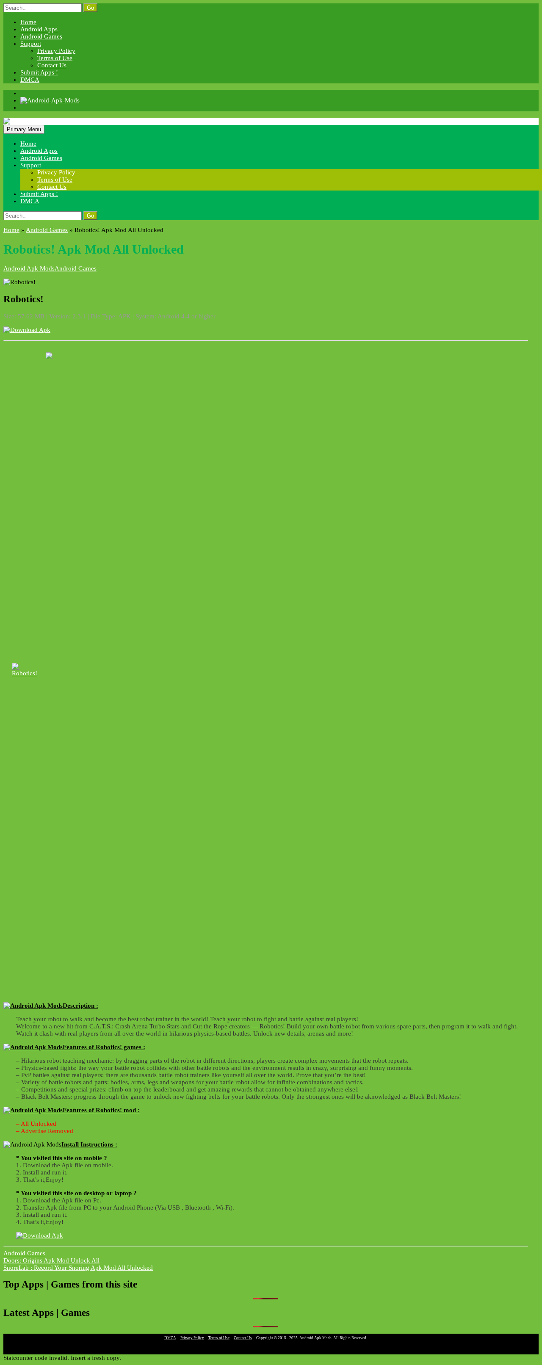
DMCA (29, 79)
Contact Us (51, 65)
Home (28, 22)
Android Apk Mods (29, 268)
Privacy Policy (56, 50)
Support (30, 43)
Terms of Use (54, 58)
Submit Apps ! (39, 72)
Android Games (41, 36)
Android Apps (39, 29)
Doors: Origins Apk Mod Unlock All (51, 1260)
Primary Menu (24, 129)
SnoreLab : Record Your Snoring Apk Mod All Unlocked (78, 1267)
